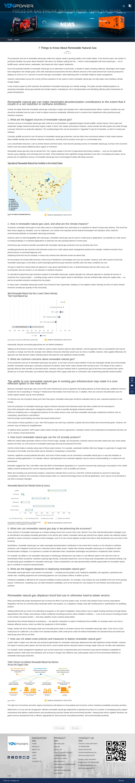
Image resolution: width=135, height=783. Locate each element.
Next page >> (76, 728)
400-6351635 (87, 749)
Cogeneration (60, 755)
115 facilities (58, 61)
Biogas (57, 746)
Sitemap (121, 780)
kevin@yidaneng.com (90, 752)
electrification (15, 535)
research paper (19, 86)
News (92, 13)
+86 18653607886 (93, 762)
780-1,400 (30, 466)
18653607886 (85, 746)
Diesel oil (58, 749)
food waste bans (56, 650)
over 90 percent (37, 136)
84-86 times (97, 369)
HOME (10, 40)
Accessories (59, 761)
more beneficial (118, 476)
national (51, 72)
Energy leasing (60, 758)
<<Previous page (59, 728)
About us (81, 13)
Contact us (121, 13)
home (59, 13)
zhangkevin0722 (89, 755)
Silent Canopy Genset (63, 752)
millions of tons (41, 441)
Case (101, 13)
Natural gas (59, 744)
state (42, 72)
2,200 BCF (80, 473)
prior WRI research (106, 260)
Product (69, 13)
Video (110, 13)
